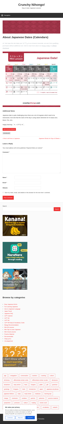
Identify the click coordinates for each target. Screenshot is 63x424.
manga (6, 398)
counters (34, 375)
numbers (24, 398)
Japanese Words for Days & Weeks (49, 138)
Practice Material (9, 334)
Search (5, 206)
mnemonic (15, 398)
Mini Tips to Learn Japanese (12, 329)
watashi (55, 407)
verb (37, 407)
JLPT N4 (6, 318)
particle (33, 398)
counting (43, 375)
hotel (23, 389)
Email (5, 182)
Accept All (30, 417)
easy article (17, 384)
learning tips (47, 393)
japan (41, 389)
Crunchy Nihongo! (31, 4)
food (25, 384)
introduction (32, 389)
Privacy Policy (46, 46)
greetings (6, 389)
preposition (7, 402)
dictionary (7, 380)
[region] (20, 413)
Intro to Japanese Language (12, 309)
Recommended (8, 336)
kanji (19, 393)
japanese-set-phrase (53, 389)
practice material (53, 398)
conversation (24, 375)
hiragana (15, 389)
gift (47, 384)
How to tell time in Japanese (11, 138)
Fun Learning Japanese (11, 306)
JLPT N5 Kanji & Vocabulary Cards (14, 322)
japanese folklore (9, 393)
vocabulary (6, 133)
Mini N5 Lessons (9, 327)
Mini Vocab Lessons (9, 129)
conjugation (13, 375)
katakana (37, 393)
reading (34, 402)
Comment (6, 152)
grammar (54, 384)
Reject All (20, 417)
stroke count (43, 402)
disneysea (55, 380)
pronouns (17, 402)
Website (5, 188)
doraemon (7, 384)
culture (52, 375)
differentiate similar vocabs (40, 380)
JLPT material (8, 316)
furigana (33, 384)
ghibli (40, 384)
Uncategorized (8, 341)
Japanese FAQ (8, 313)
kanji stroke (28, 393)
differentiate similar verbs (21, 380)
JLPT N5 (6, 320)
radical (26, 402)
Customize (10, 417)
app (5, 375)
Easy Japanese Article (10, 304)
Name (5, 177)
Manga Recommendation (11, 325)
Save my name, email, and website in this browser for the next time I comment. (27, 192)
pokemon (41, 398)
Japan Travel (8, 311)
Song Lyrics (7, 338)
